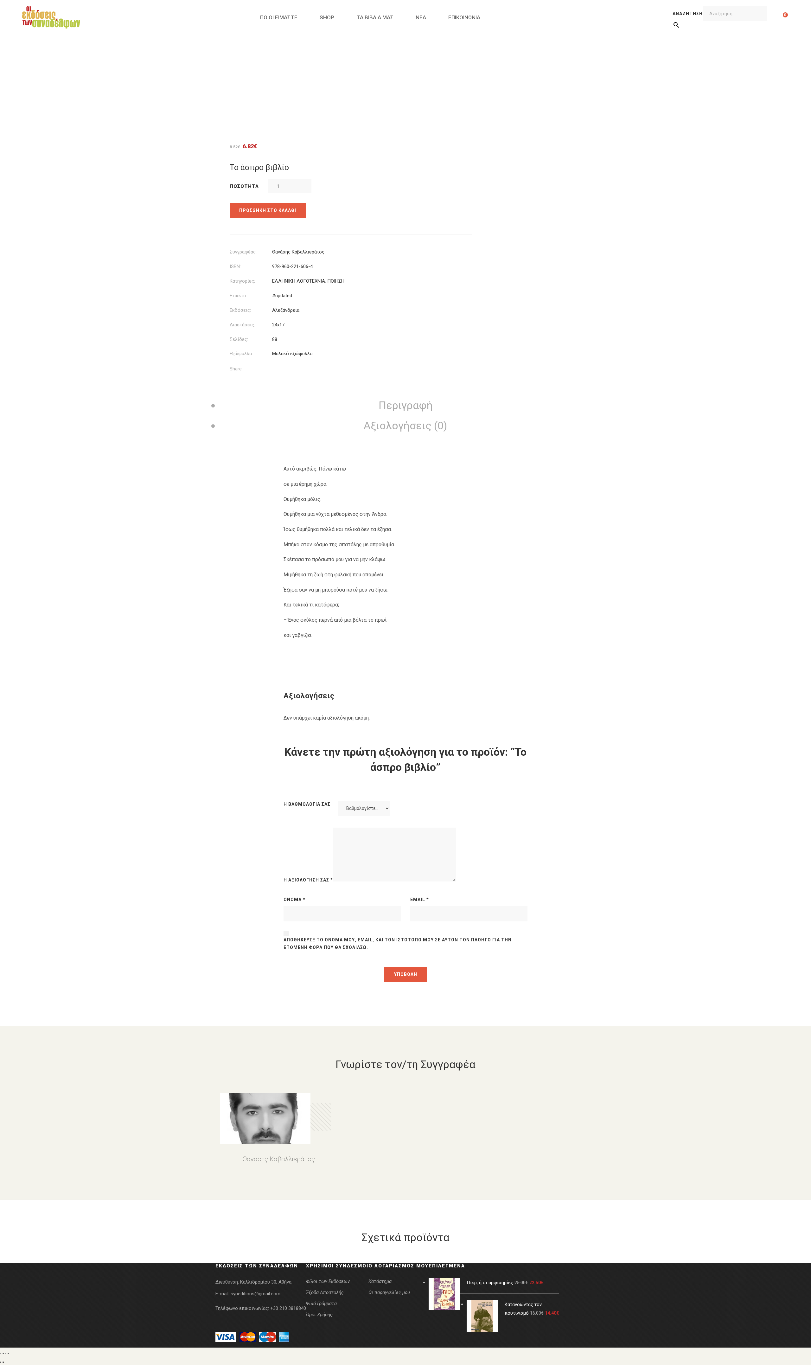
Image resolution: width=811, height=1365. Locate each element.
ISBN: (235, 266)
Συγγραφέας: (243, 252)
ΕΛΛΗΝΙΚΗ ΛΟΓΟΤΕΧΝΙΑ (298, 281)
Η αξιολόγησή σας (308, 879)
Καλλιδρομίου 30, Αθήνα (265, 1282)
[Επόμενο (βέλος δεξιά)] (3, 1362)
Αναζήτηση (688, 13)
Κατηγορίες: (242, 281)
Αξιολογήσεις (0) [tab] (405, 425)
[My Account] (775, 17)
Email (419, 899)
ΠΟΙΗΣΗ (335, 281)
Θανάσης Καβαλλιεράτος (298, 252)
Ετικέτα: (238, 295)
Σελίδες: (239, 339)
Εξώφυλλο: (241, 353)
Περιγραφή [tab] (406, 405)
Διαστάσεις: (242, 325)
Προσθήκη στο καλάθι (267, 210)
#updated (282, 295)
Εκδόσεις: (240, 310)
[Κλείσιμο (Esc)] (8, 1353)
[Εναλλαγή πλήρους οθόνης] (3, 1353)
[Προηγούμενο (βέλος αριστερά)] (0, 1362)
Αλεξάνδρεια (285, 310)
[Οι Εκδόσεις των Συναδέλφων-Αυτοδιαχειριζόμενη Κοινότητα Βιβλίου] (51, 17)
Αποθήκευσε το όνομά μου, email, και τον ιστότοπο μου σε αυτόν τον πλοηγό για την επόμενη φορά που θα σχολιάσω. (398, 943)
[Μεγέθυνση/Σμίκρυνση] (0, 1353)
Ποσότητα (244, 186)
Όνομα (294, 899)
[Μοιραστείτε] (5, 1353)
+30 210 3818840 (288, 1308)
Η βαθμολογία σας (307, 804)
